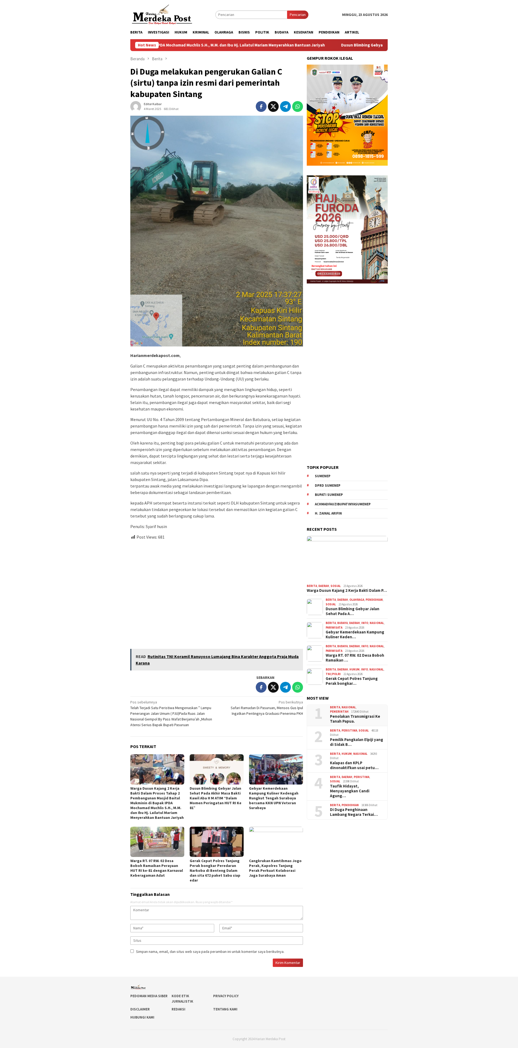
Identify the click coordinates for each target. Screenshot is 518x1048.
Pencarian (298, 14)
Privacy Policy (225, 996)
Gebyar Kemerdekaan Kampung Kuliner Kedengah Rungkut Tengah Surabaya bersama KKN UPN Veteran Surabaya (273, 798)
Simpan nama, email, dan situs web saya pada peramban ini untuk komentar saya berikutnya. (210, 951)
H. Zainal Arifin (328, 513)
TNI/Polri (333, 674)
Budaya (342, 623)
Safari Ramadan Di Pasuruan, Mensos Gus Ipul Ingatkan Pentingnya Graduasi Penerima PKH (267, 708)
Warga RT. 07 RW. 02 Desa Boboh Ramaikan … (355, 658)
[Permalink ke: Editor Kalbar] (135, 106)
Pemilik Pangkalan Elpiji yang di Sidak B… (356, 742)
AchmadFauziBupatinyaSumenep (343, 504)
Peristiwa (349, 730)
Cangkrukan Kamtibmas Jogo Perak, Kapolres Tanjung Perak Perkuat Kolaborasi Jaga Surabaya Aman (275, 868)
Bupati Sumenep (329, 494)
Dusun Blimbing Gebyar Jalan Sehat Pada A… (352, 611)
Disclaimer (140, 1009)
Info (364, 623)
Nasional (377, 623)
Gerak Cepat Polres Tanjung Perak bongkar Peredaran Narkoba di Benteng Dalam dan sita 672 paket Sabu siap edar (215, 870)
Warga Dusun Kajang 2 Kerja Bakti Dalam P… (347, 590)
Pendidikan (374, 600)
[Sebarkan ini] (261, 106)
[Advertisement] (216, 592)
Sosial (335, 586)
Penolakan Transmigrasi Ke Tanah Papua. (355, 719)
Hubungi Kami (142, 1017)
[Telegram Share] (285, 106)
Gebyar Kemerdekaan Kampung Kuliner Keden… (355, 634)
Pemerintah (339, 711)
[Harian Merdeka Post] (162, 14)
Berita (312, 586)
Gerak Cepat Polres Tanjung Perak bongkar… (352, 681)
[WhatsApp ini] (297, 106)
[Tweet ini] (273, 106)
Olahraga (356, 600)
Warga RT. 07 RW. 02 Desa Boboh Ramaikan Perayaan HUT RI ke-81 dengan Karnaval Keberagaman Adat (156, 868)
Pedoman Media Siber (149, 996)
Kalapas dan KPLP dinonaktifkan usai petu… (354, 765)
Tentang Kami (225, 1009)
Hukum (354, 669)
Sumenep (322, 476)
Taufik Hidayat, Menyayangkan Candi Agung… (349, 791)
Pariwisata (334, 627)
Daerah (323, 586)
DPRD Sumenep (327, 485)
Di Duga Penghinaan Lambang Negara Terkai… (354, 812)
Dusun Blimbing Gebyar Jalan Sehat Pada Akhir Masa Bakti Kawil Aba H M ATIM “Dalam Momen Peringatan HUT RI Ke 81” (215, 798)
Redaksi (178, 1009)
